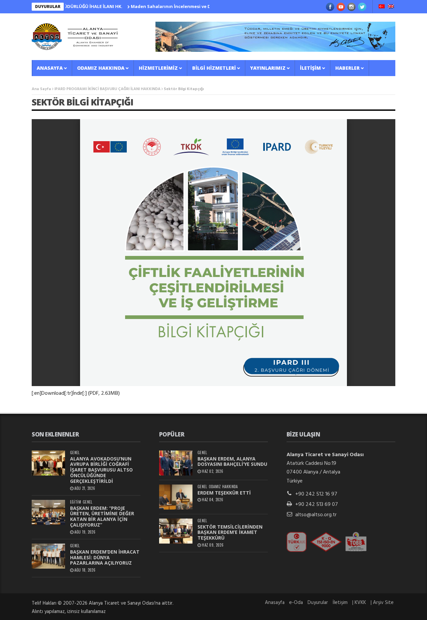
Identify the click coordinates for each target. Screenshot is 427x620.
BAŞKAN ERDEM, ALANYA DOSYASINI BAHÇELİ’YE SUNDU (232, 461)
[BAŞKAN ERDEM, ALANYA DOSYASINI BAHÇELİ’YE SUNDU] (175, 463)
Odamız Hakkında (100, 68)
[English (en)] (391, 7)
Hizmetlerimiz (158, 68)
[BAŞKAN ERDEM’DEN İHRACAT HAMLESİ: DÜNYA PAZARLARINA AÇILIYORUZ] (48, 556)
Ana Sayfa (41, 89)
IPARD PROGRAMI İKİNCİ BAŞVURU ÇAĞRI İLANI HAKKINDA (107, 89)
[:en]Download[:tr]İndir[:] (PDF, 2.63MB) (76, 393)
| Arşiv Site (382, 603)
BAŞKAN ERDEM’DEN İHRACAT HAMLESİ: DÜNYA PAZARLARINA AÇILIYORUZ (104, 557)
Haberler (347, 68)
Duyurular (318, 603)
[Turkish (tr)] (382, 7)
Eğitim (75, 502)
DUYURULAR (47, 6)
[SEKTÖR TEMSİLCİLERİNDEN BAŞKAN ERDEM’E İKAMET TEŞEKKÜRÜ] (175, 531)
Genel (75, 452)
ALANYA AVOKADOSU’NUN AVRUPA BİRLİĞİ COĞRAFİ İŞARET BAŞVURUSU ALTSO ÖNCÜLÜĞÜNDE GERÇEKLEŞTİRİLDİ (101, 469)
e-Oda (296, 603)
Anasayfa (50, 68)
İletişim (310, 68)
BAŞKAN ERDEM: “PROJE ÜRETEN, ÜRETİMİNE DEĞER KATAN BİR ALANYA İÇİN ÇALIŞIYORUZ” (102, 516)
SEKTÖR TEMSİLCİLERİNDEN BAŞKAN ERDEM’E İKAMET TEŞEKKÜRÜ (230, 532)
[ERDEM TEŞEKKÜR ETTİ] (175, 497)
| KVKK (359, 603)
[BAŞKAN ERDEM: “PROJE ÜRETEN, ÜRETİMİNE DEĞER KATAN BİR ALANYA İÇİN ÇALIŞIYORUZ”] (48, 512)
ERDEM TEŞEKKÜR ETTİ (224, 493)
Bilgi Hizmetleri (214, 68)
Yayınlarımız (268, 68)
